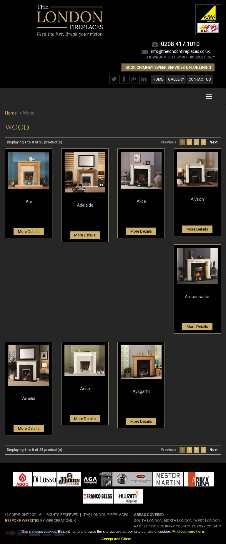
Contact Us (200, 79)
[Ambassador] (197, 265)
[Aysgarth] (141, 361)
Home (158, 79)
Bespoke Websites (22, 520)
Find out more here (188, 532)
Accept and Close (116, 539)
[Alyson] (197, 168)
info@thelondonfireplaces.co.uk (180, 51)
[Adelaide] (85, 171)
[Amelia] (28, 365)
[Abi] (28, 170)
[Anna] (84, 360)
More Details (28, 231)
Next (213, 142)
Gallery (176, 79)
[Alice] (141, 170)
